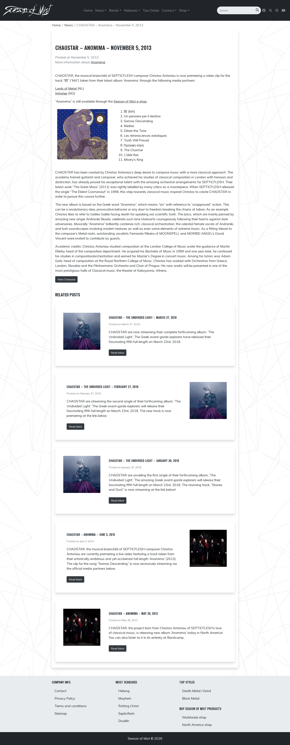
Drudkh (123, 721)
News (68, 25)
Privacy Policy (65, 698)
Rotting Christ (128, 706)
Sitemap (61, 713)
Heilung (124, 691)
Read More (117, 352)
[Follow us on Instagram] (277, 10)
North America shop (197, 725)
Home (88, 10)
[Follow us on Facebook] (264, 10)
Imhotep (61, 93)
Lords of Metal (66, 88)
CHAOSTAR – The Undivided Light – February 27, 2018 (102, 386)
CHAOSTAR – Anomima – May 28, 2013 (133, 613)
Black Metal (190, 698)
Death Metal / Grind (196, 691)
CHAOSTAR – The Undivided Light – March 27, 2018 (143, 317)
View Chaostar (66, 279)
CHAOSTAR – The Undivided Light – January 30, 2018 (144, 460)
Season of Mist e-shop (130, 101)
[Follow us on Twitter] (271, 10)
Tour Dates (151, 10)
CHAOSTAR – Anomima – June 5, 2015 (91, 534)
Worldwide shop (194, 717)
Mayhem (124, 698)
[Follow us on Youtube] (283, 10)
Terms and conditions (71, 706)
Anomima (98, 62)
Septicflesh (126, 713)
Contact (60, 691)
